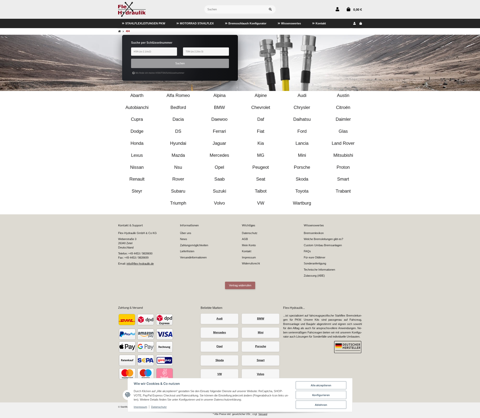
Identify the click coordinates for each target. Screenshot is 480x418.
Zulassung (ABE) (314, 275)
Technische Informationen (319, 269)
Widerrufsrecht (251, 263)
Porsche (260, 346)
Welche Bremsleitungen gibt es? (323, 239)
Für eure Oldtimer (314, 257)
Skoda (219, 360)
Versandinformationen (193, 257)
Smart (261, 360)
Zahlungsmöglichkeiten (194, 245)
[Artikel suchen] (270, 9)
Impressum (140, 406)
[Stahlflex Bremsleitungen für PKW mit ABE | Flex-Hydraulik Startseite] (132, 9)
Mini (260, 332)
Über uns (185, 233)
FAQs (307, 251)
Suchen (180, 63)
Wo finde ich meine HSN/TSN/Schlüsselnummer (159, 73)
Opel (219, 346)
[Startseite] (119, 31)
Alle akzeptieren (321, 385)
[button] (337, 9)
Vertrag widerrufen (240, 285)
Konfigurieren (321, 395)
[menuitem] (143, 23)
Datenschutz (159, 406)
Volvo (260, 374)
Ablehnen (321, 404)
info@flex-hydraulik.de (140, 263)
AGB (245, 239)
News (183, 239)
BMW (260, 318)
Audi (219, 318)
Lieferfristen (187, 251)
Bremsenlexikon (314, 233)
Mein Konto (249, 245)
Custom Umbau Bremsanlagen (323, 245)
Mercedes (219, 332)
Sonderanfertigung (315, 263)
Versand (262, 414)
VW (219, 374)
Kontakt (246, 251)
